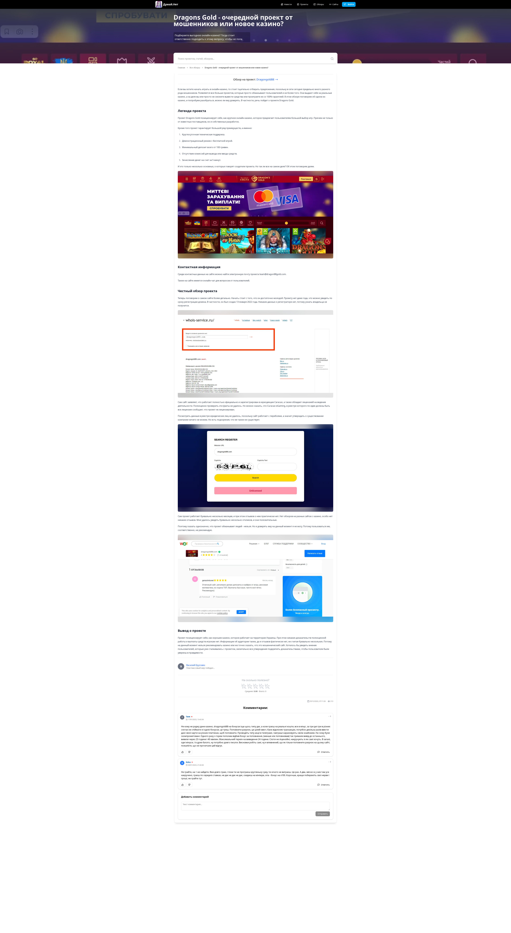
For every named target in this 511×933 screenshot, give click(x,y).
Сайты (335, 4)
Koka (188, 762)
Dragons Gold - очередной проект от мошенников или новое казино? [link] (236, 67)
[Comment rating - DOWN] (189, 752)
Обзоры (320, 4)
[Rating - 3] (255, 686)
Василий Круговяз (195, 665)
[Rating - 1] (243, 686)
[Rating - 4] (261, 686)
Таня (188, 716)
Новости (288, 4)
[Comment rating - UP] (183, 752)
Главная (181, 67)
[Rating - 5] (267, 686)
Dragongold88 (265, 79)
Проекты (304, 4)
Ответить (325, 752)
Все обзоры (195, 67)
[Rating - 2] (249, 686)
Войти (351, 4)
